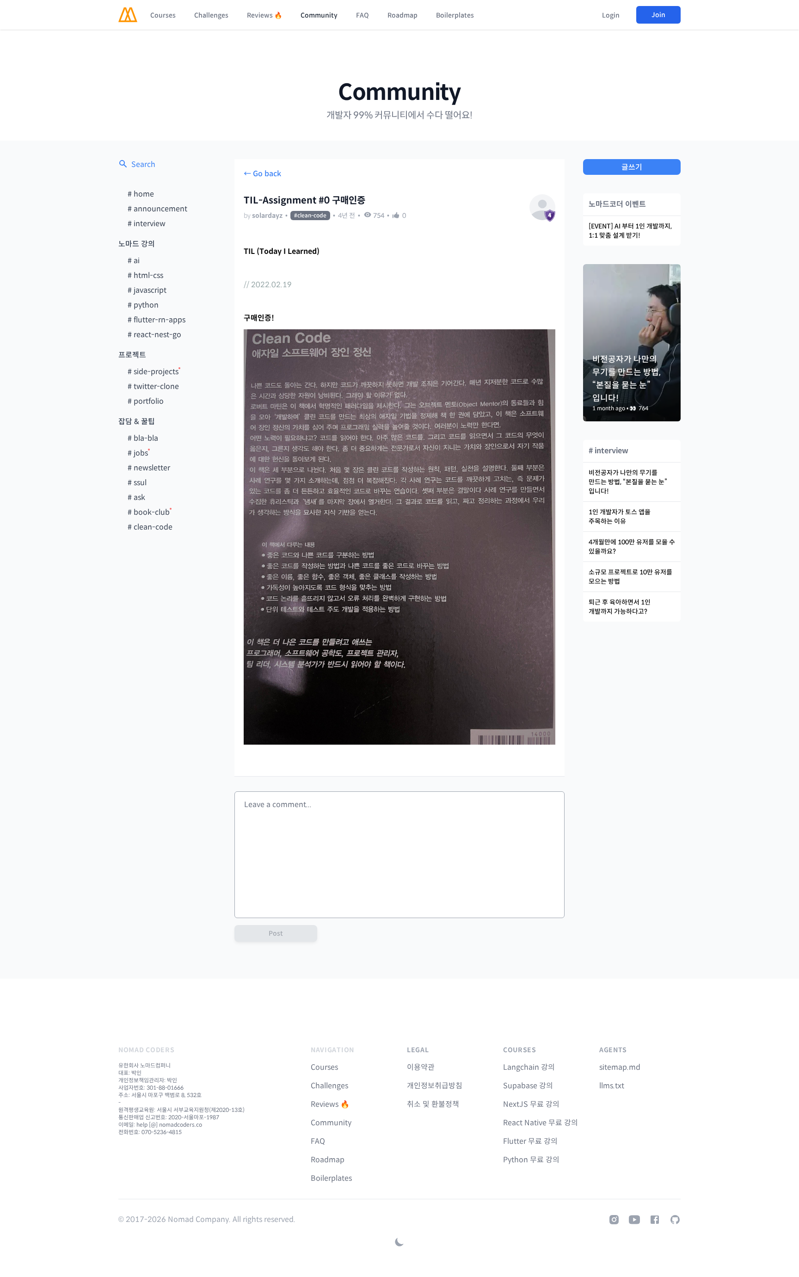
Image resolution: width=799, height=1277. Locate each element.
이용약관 (421, 1067)
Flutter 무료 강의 (530, 1141)
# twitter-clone (153, 386)
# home (141, 194)
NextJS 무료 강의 (531, 1104)
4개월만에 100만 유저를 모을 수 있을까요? (632, 546)
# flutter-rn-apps (156, 320)
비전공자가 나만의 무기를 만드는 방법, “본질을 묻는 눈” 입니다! (628, 482)
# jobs (138, 453)
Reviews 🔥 (264, 15)
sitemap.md (619, 1067)
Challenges (211, 15)
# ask (136, 497)
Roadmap (402, 15)
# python (143, 305)
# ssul (137, 482)
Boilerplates (455, 15)
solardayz (267, 215)
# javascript (147, 290)
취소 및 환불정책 (433, 1104)
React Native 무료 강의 (540, 1123)
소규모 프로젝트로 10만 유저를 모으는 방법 (630, 577)
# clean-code (150, 527)
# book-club (149, 512)
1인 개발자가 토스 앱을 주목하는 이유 (620, 516)
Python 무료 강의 (531, 1160)
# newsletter (149, 468)
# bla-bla (143, 438)
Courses (163, 15)
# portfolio (146, 401)
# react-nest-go (154, 334)
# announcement (157, 209)
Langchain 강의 (529, 1067)
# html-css (145, 275)
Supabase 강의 (528, 1086)
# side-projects (153, 371)
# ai (134, 260)
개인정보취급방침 (434, 1086)
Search (143, 164)
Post (276, 933)
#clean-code (310, 215)
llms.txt (611, 1086)
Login (611, 15)
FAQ (362, 15)
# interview (147, 223)
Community (319, 15)
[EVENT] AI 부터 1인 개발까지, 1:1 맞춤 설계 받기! (630, 231)
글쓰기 (631, 167)
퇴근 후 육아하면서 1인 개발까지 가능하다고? (620, 607)
